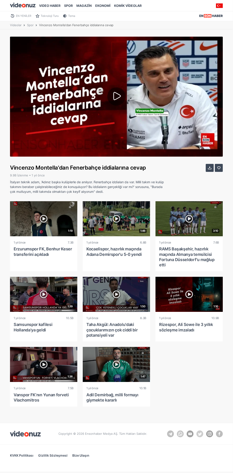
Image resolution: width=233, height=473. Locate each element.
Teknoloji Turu (50, 16)
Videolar (16, 25)
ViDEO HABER (49, 6)
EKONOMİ (102, 6)
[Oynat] (116, 96)
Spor (30, 25)
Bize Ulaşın (80, 455)
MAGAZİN (84, 6)
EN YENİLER (23, 16)
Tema (71, 16)
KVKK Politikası (21, 455)
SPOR (68, 6)
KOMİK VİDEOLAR (128, 6)
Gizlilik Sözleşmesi (53, 455)
